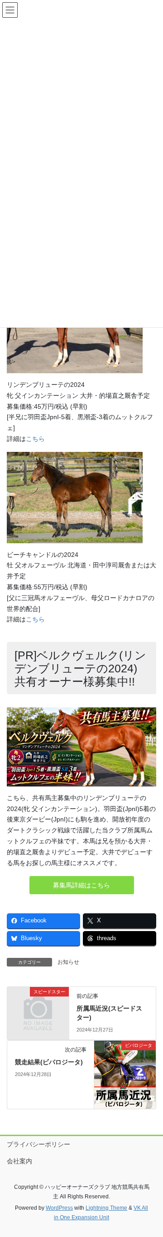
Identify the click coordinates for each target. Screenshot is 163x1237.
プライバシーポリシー (38, 1144)
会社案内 (19, 1161)
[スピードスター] (38, 1005)
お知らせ (68, 962)
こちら (35, 438)
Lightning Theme (106, 1208)
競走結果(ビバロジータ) (49, 1062)
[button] (81, 885)
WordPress (59, 1208)
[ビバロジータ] (125, 1074)
